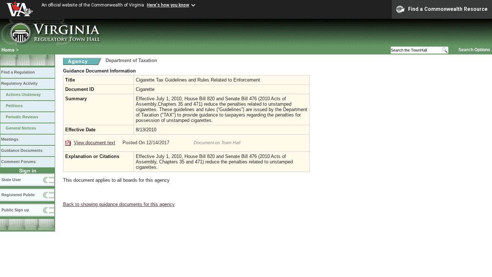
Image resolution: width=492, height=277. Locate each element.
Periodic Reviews (22, 117)
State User (11, 179)
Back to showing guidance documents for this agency (119, 204)
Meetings (9, 139)
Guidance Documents (22, 150)
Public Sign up (15, 210)
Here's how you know (168, 5)
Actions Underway (23, 94)
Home (7, 50)
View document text (94, 142)
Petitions (14, 106)
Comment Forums (18, 161)
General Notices (21, 128)
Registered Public (18, 195)
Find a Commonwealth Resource (448, 9)
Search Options (474, 50)
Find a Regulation (18, 72)
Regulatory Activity (19, 83)
